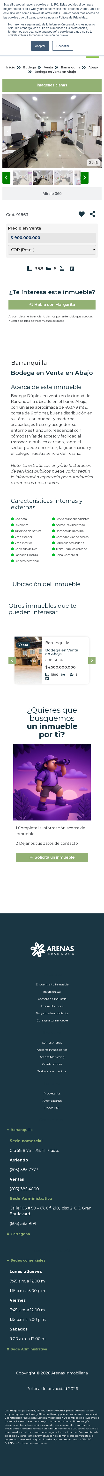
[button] (92, 660)
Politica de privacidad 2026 (52, 1388)
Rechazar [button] (62, 46)
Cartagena (20, 1234)
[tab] (52, 85)
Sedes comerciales (28, 1260)
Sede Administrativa (29, 1349)
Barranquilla (22, 1130)
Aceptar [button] (40, 46)
